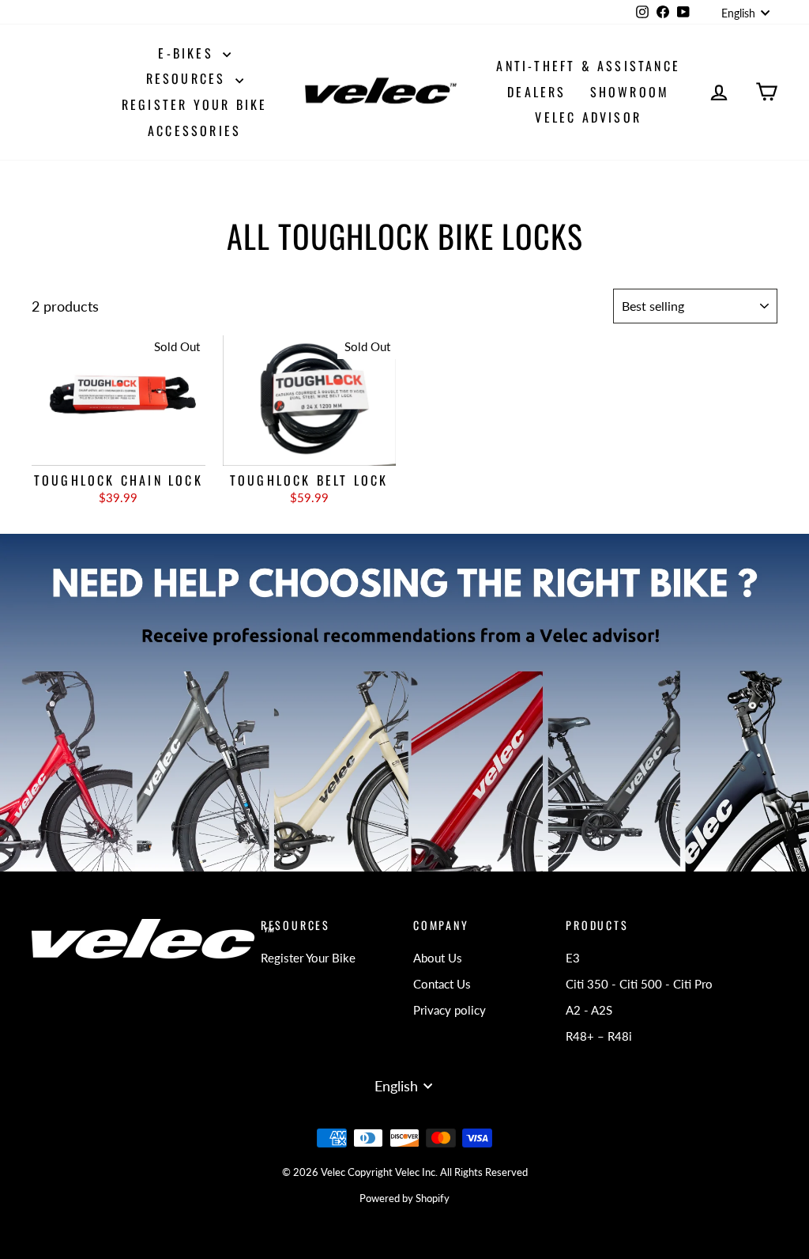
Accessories (194, 130)
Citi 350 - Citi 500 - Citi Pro (639, 984)
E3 (573, 958)
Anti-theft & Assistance (588, 65)
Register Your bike (195, 104)
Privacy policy (449, 1010)
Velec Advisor (588, 117)
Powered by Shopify (404, 1198)
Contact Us (442, 984)
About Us (437, 958)
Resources (188, 78)
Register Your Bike (308, 958)
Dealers (536, 91)
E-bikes (188, 52)
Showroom (630, 91)
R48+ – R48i (599, 1036)
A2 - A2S (589, 1010)
